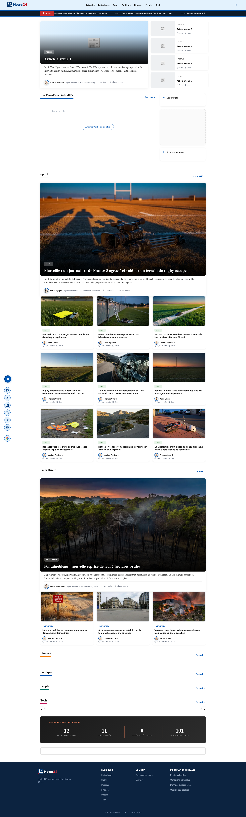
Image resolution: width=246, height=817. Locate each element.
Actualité (90, 5)
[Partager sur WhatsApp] (7, 412)
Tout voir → (150, 97)
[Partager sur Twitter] (7, 398)
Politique (126, 5)
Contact (139, 780)
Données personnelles (180, 785)
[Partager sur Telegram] (7, 420)
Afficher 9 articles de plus (97, 127)
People (148, 5)
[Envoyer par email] (7, 427)
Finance (138, 5)
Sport (115, 5)
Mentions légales (178, 775)
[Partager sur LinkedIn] (7, 405)
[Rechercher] (236, 5)
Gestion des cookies (179, 790)
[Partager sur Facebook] (7, 390)
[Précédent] (42, 709)
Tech (158, 5)
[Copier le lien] (7, 379)
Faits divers (103, 5)
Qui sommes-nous (144, 775)
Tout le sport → (199, 176)
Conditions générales (180, 780)
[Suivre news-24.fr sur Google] (7, 438)
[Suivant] (204, 709)
